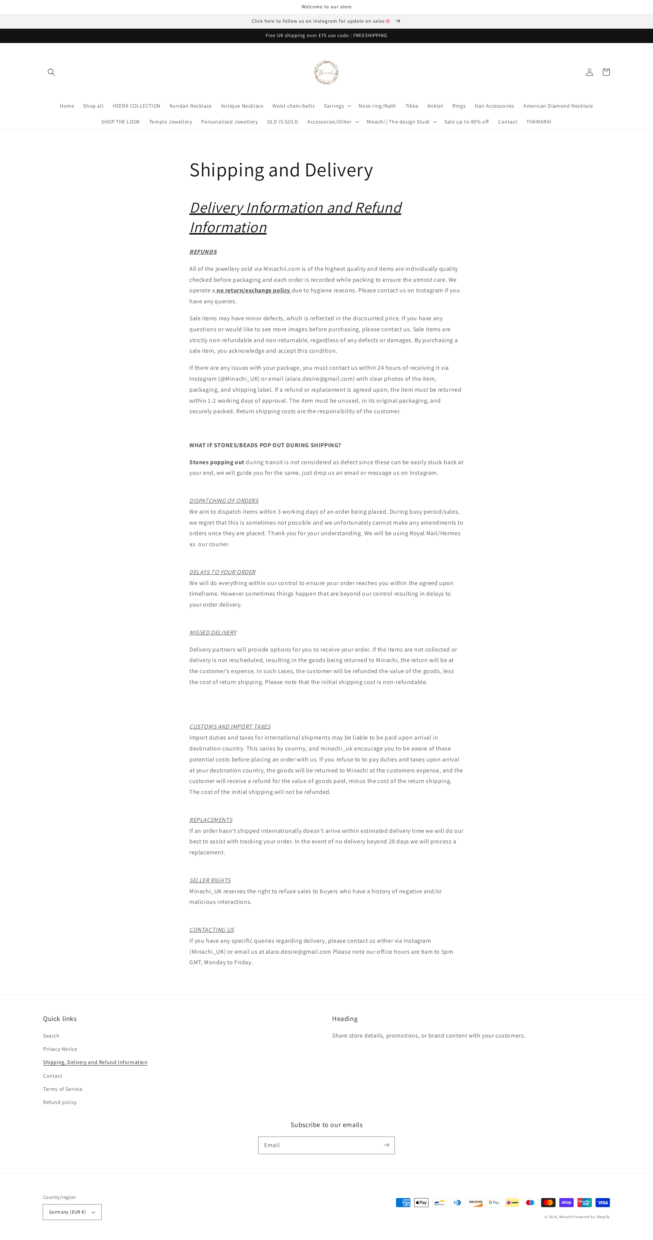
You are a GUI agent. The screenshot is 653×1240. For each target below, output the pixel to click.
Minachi (566, 1216)
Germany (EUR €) (67, 1212)
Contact (52, 1075)
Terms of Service (63, 1089)
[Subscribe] (386, 1145)
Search (51, 1035)
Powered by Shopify (592, 1216)
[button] (51, 72)
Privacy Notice (60, 1048)
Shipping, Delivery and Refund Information (95, 1062)
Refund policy (60, 1102)
